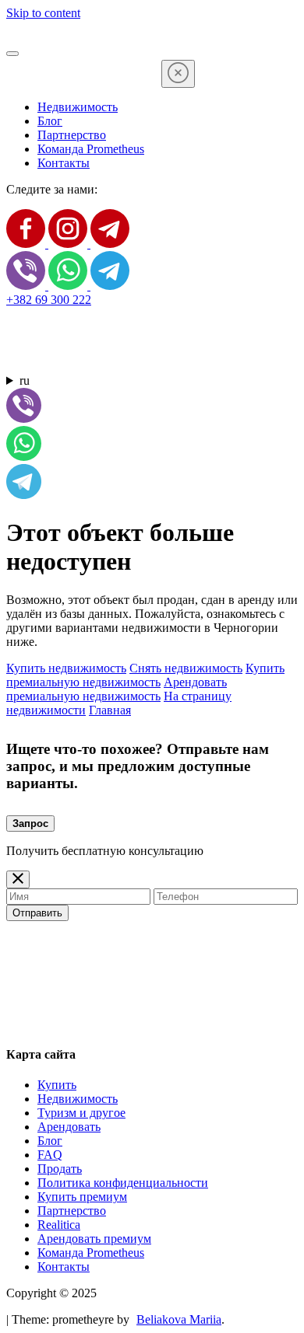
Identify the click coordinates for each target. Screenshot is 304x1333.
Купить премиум (82, 1196)
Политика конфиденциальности (122, 1182)
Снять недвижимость (185, 668)
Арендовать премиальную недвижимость (116, 689)
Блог (49, 120)
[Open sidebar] (12, 53)
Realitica (58, 1224)
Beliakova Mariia (178, 1319)
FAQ (49, 1154)
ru (24, 380)
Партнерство (71, 134)
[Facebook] (27, 243)
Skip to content (43, 12)
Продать (59, 1168)
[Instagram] (69, 243)
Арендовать (69, 1126)
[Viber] (27, 285)
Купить (56, 1084)
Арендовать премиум (94, 1238)
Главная (110, 710)
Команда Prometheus (90, 148)
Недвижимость (77, 106)
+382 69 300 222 (48, 299)
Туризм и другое (81, 1112)
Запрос (30, 823)
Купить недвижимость (66, 668)
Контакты (63, 162)
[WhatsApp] (69, 285)
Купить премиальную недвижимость (145, 675)
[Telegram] (109, 243)
